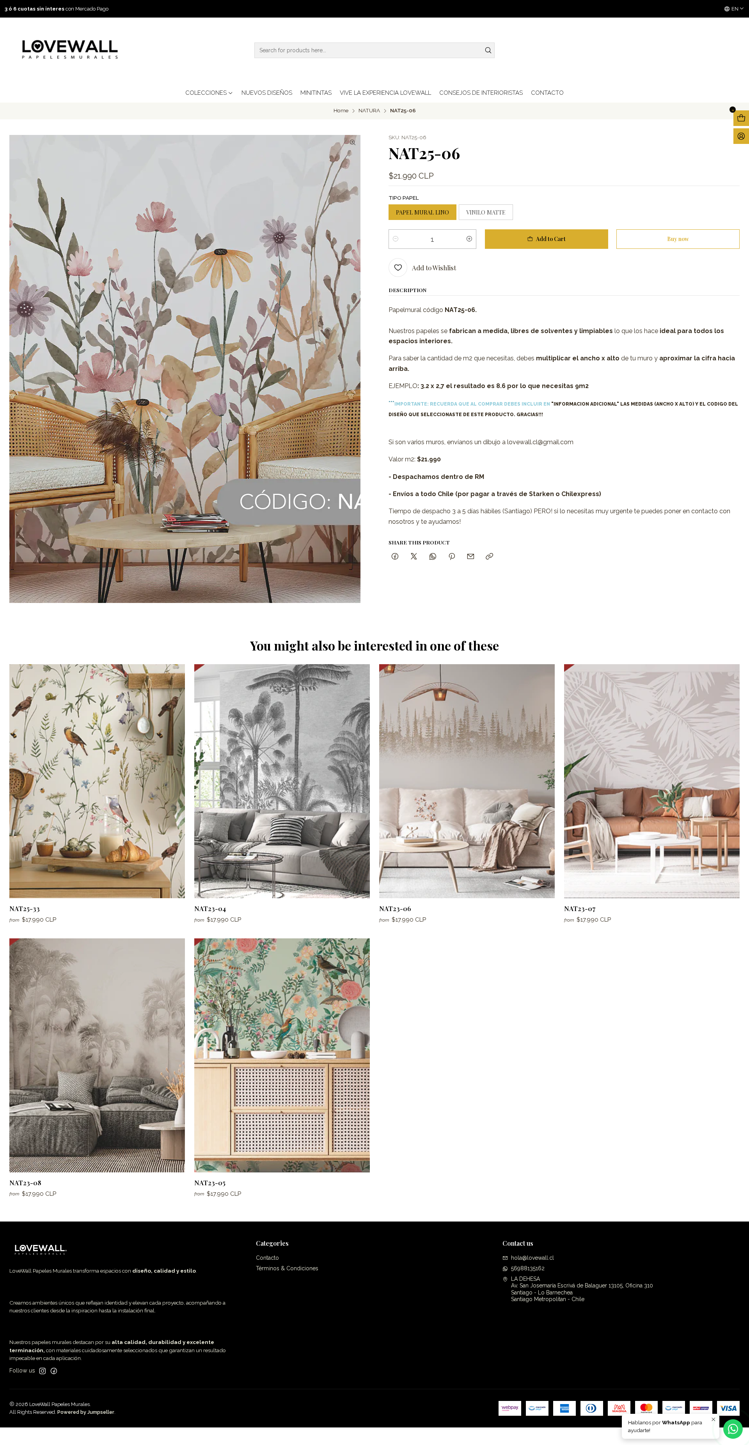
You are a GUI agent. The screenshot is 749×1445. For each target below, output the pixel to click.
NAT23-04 (210, 908)
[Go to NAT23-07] (652, 781)
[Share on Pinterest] (451, 557)
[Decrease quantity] (395, 239)
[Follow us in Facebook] (54, 1371)
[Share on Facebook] (395, 557)
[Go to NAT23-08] (97, 1055)
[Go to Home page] (68, 50)
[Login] (741, 136)
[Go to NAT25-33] (97, 781)
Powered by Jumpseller (85, 1412)
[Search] (488, 50)
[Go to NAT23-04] (282, 781)
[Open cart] (741, 118)
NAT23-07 (579, 908)
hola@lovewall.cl (532, 1258)
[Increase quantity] (469, 239)
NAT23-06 (395, 908)
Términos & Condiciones (287, 1268)
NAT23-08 (25, 1182)
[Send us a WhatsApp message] (733, 1429)
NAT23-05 (209, 1182)
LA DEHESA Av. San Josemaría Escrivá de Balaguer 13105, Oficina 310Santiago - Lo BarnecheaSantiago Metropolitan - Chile (582, 1289)
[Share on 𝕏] (414, 557)
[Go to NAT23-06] (467, 781)
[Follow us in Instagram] (42, 1371)
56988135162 (528, 1268)
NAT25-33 (24, 908)
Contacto (267, 1258)
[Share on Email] (470, 557)
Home (341, 110)
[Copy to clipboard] (489, 557)
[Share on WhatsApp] (432, 557)
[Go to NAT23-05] (282, 1055)
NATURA (369, 110)
